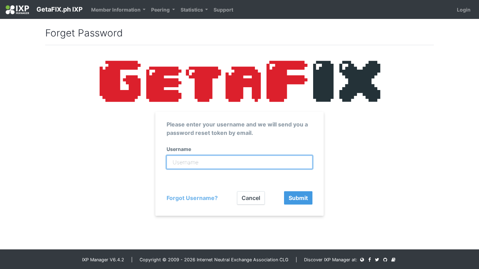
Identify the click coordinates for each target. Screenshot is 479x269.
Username (179, 149)
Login (464, 10)
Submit (298, 197)
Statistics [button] (192, 10)
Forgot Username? (192, 197)
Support (223, 10)
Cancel (251, 197)
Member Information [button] (116, 10)
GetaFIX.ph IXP (59, 9)
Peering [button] (161, 10)
